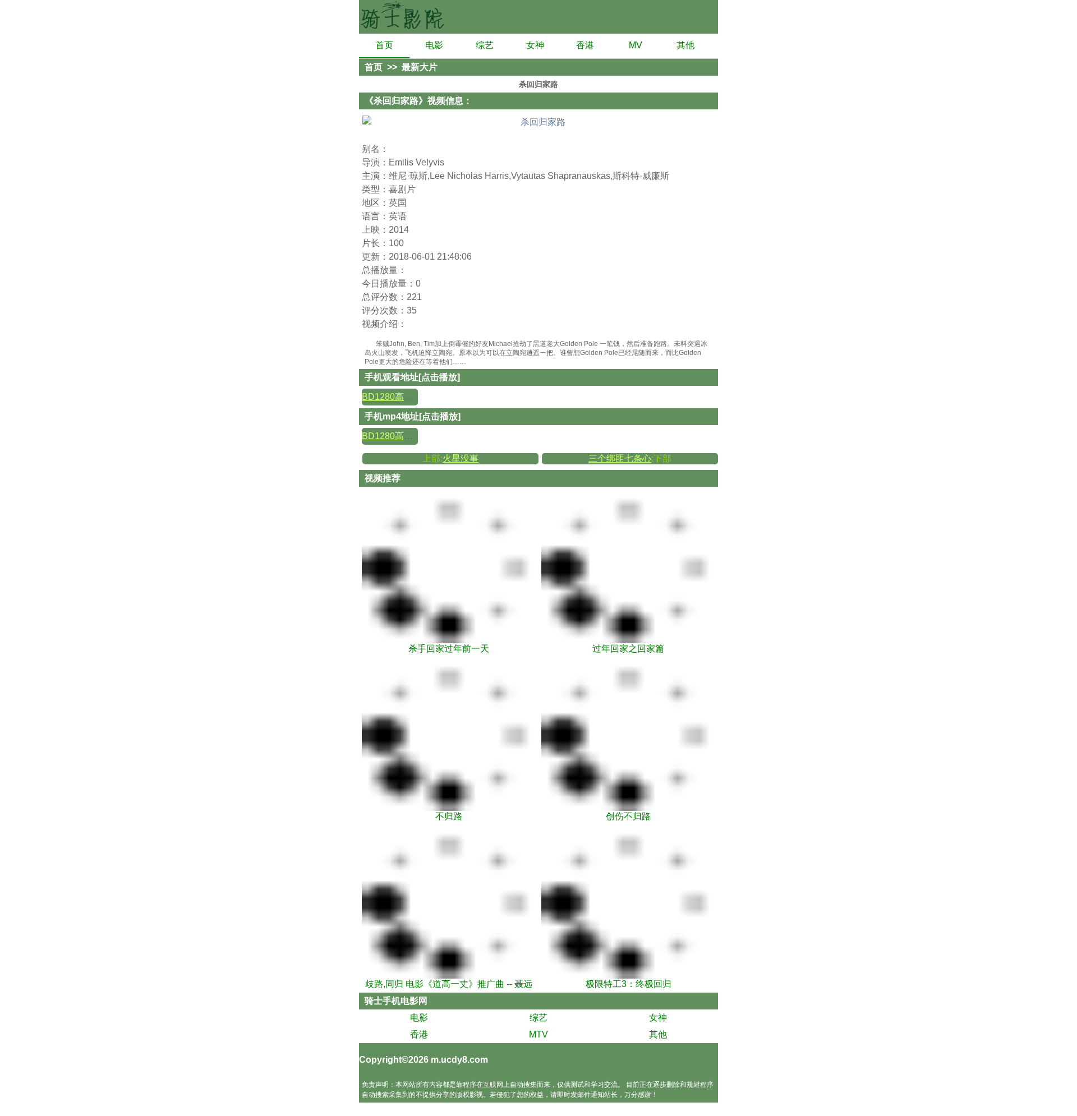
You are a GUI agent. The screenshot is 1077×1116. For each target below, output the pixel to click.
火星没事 (460, 458)
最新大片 (420, 67)
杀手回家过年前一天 (448, 648)
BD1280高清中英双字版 (410, 397)
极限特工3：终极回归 (628, 984)
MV (635, 45)
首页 (384, 45)
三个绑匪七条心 (619, 458)
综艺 (485, 45)
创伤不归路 (628, 816)
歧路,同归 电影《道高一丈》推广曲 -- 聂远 (448, 984)
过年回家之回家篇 (628, 648)
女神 (535, 45)
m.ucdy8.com (459, 1059)
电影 (434, 45)
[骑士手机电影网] (404, 17)
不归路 (448, 816)
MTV (538, 1034)
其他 (685, 45)
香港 (585, 45)
